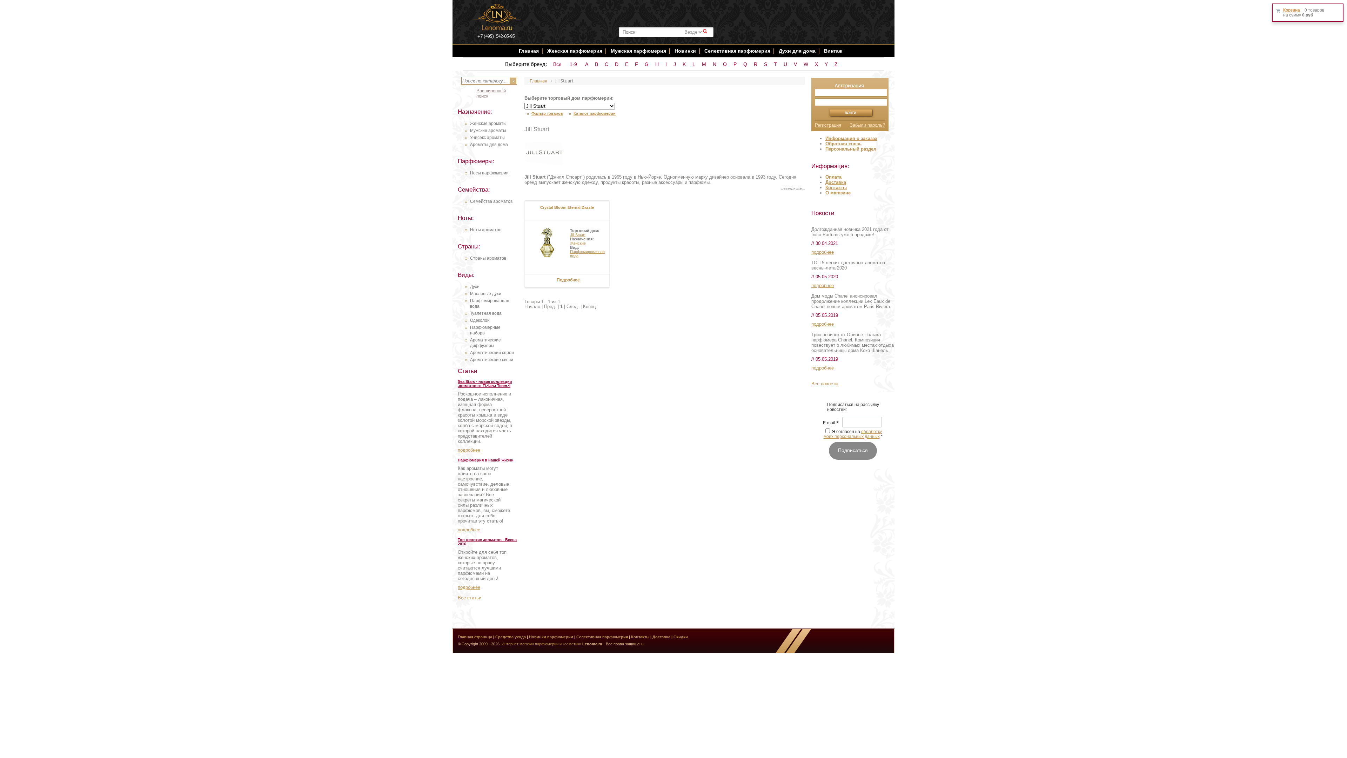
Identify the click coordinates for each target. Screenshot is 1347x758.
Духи (475, 286)
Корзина (1291, 10)
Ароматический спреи (492, 352)
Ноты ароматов (485, 229)
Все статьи (469, 597)
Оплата (833, 177)
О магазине (838, 192)
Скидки (681, 637)
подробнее (469, 450)
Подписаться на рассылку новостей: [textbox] (853, 407)
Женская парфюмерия (574, 51)
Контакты (836, 187)
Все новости (824, 383)
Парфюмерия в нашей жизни (486, 460)
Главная (529, 51)
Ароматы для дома (489, 144)
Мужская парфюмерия (638, 51)
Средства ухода (510, 637)
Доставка (835, 182)
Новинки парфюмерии (551, 637)
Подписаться (853, 450)
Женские (578, 243)
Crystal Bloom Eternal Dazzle (567, 207)
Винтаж (833, 51)
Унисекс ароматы (487, 137)
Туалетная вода (486, 313)
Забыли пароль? (867, 125)
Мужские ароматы (488, 130)
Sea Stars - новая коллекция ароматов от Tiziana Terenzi (485, 383)
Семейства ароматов (491, 201)
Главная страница (475, 637)
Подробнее (568, 280)
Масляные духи (485, 293)
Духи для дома (797, 51)
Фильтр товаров (547, 113)
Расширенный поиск (491, 93)
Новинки (686, 51)
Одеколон (480, 320)
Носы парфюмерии (489, 173)
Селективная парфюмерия (737, 51)
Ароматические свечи (491, 359)
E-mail (831, 423)
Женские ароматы (488, 123)
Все (557, 64)
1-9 (573, 64)
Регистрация (828, 125)
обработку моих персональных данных (853, 434)
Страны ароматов (488, 258)
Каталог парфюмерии (595, 113)
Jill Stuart (577, 235)
